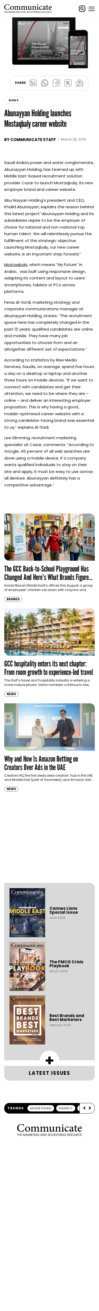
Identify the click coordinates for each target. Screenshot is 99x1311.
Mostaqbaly (15, 264)
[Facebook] (56, 83)
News (14, 100)
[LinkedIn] (33, 83)
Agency (66, 1108)
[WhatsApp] (44, 83)
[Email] (79, 83)
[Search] (82, 9)
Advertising (40, 1108)
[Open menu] (91, 9)
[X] (68, 83)
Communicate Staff (33, 139)
